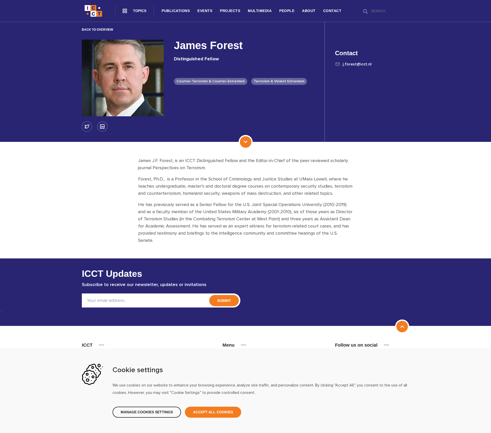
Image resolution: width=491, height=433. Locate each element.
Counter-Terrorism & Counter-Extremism (210, 81)
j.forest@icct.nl (357, 64)
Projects (230, 11)
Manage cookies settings (147, 412)
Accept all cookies (213, 412)
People (286, 11)
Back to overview (97, 29)
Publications (176, 11)
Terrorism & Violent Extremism (279, 81)
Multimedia (260, 11)
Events (204, 11)
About (309, 11)
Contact (332, 11)
